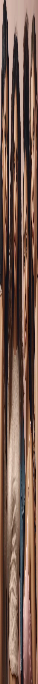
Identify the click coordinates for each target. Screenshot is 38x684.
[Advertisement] (19, 124)
